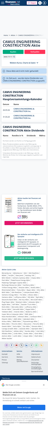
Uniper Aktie (27, 336)
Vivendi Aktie (19, 312)
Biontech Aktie (21, 302)
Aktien (13, 35)
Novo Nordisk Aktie (9, 317)
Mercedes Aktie (17, 307)
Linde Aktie (18, 333)
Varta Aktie (17, 326)
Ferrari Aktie (6, 309)
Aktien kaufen (7, 338)
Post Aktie (5, 280)
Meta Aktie (6, 324)
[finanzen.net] (12, 2)
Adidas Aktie (18, 331)
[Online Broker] (13, 4)
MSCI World (6, 278)
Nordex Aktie (29, 331)
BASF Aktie (6, 292)
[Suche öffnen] (40, 3)
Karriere (5, 357)
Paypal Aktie (30, 309)
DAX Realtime (34, 273)
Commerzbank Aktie (30, 292)
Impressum (35, 354)
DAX (25, 273)
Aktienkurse (17, 273)
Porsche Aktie (17, 324)
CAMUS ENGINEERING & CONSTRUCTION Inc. (24, 110)
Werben (20, 357)
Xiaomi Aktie (6, 326)
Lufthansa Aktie (20, 297)
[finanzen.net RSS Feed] (41, 345)
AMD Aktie (17, 319)
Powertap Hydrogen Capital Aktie (14, 283)
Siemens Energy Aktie (10, 295)
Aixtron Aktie (6, 336)
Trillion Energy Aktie (9, 287)
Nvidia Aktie (35, 287)
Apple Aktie (6, 304)
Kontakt (4, 354)
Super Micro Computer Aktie (12, 314)
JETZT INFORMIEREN (24, 223)
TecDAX (11, 275)
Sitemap (5, 363)
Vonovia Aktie (37, 326)
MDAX (4, 275)
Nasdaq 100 (29, 275)
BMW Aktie (17, 321)
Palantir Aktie (7, 319)
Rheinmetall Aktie (8, 290)
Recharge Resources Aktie (11, 285)
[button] (32, 3)
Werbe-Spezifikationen (22, 360)
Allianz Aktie (32, 295)
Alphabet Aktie (28, 319)
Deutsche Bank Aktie (9, 300)
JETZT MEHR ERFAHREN (24, 258)
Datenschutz (36, 357)
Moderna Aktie (31, 312)
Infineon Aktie (23, 317)
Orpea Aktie (35, 278)
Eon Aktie (26, 326)
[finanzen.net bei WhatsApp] (36, 345)
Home (6, 35)
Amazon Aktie (24, 287)
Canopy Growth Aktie (9, 329)
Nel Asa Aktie (24, 300)
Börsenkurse (6, 273)
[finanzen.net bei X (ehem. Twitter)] (21, 345)
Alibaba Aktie (7, 333)
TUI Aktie (23, 295)
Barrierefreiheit (37, 371)
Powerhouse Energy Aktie (20, 280)
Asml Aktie (38, 333)
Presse (4, 360)
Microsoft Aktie (36, 300)
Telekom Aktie (7, 312)
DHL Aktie (40, 290)
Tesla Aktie (21, 290)
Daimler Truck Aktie (28, 304)
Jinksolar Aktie (34, 302)
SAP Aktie (15, 304)
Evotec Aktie (28, 333)
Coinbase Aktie (35, 317)
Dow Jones (19, 275)
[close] (43, 384)
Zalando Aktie (24, 329)
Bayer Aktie (31, 290)
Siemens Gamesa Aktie (20, 278)
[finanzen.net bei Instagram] (7, 345)
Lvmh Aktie (17, 336)
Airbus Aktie (6, 321)
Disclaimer (35, 360)
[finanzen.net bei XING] (31, 345)
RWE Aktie (28, 314)
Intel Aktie (40, 331)
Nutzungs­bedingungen (36, 363)
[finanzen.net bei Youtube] (17, 345)
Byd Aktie (39, 297)
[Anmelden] (44, 3)
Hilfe (18, 354)
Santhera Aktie (28, 285)
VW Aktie (31, 297)
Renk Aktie (6, 307)
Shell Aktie (38, 336)
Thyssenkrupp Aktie (30, 321)
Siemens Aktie (7, 297)
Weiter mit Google (24, 407)
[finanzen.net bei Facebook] (11, 345)
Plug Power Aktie (8, 302)
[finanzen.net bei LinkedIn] (26, 345)
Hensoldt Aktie (18, 309)
